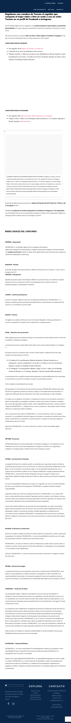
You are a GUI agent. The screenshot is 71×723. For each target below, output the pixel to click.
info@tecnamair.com (56, 700)
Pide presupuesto (35, 695)
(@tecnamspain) (24, 121)
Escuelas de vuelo (35, 697)
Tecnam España (15, 3)
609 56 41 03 (57, 698)
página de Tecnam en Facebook (32, 48)
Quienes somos (35, 691)
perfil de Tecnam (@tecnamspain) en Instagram (36, 116)
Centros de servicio (35, 699)
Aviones (35, 693)
